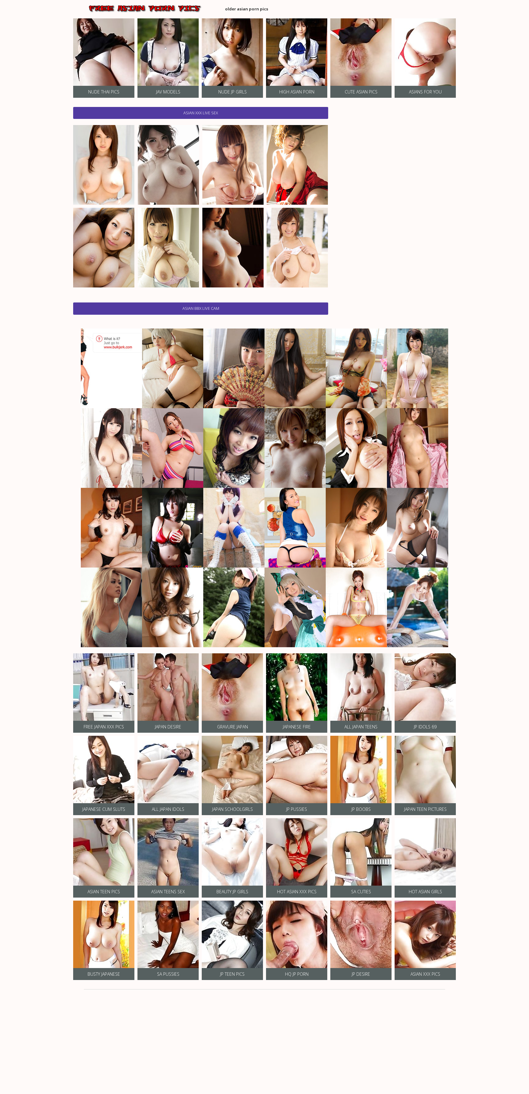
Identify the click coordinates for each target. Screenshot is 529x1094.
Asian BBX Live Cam (200, 308)
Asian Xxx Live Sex (200, 113)
